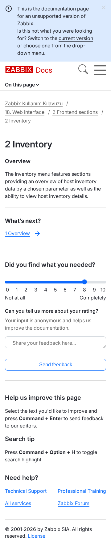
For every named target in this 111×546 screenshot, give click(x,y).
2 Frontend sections (75, 112)
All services (18, 503)
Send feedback (55, 364)
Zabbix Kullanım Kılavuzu (34, 103)
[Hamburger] (100, 70)
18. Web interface (24, 112)
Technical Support (26, 491)
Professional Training (82, 491)
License (36, 536)
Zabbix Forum (73, 503)
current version (76, 38)
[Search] (83, 70)
